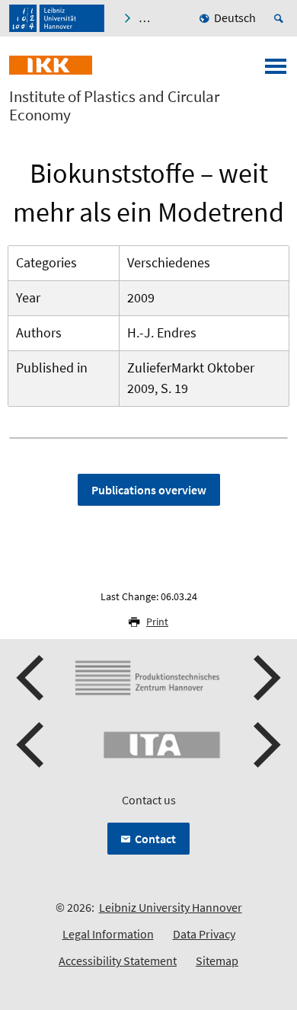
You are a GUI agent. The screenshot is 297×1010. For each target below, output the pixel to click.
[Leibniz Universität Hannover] (56, 18)
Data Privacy (204, 933)
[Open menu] (275, 71)
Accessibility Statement (118, 960)
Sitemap (217, 960)
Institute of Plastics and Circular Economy (114, 106)
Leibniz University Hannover (170, 907)
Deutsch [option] (235, 17)
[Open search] (281, 18)
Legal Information (108, 933)
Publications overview (148, 489)
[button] (32, 678)
